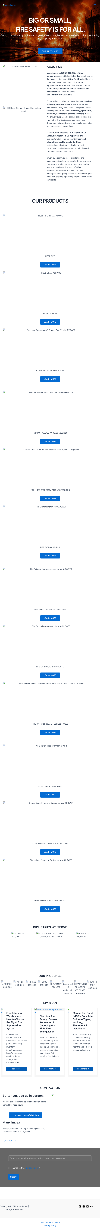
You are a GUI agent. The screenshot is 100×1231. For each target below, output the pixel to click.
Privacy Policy (32, 1168)
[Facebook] (80, 1206)
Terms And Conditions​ (50, 1222)
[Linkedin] (87, 1206)
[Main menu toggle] (94, 5)
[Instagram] (83, 1206)
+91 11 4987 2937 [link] (10, 1141)
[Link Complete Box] (16, 1042)
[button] (4, 949)
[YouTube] (91, 1206)
